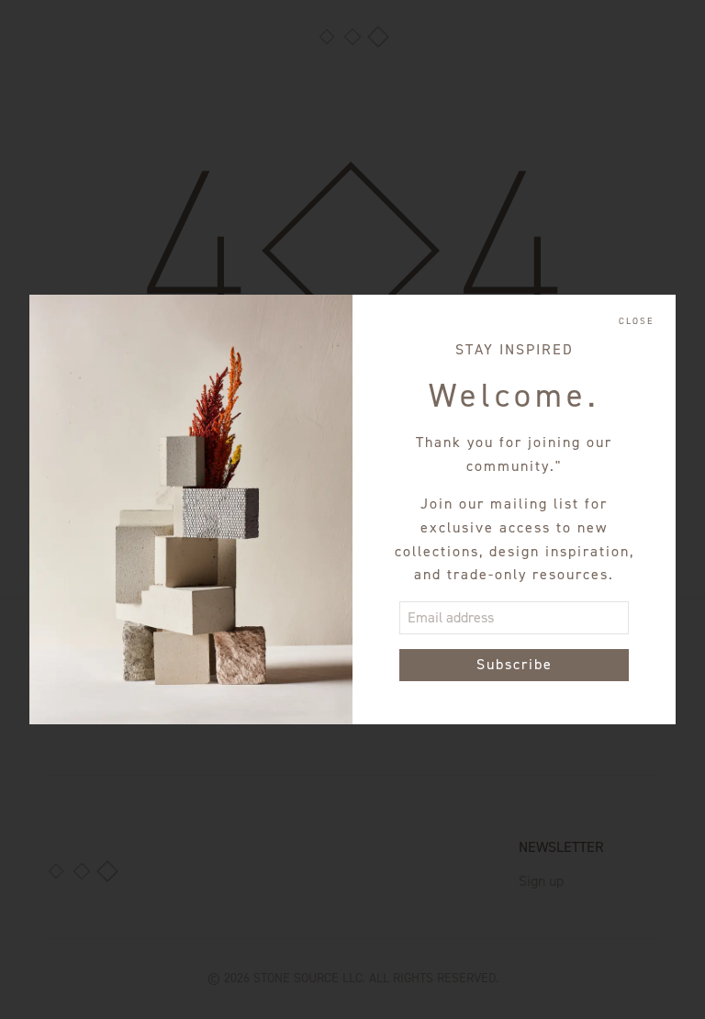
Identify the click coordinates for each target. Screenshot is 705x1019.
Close (636, 321)
